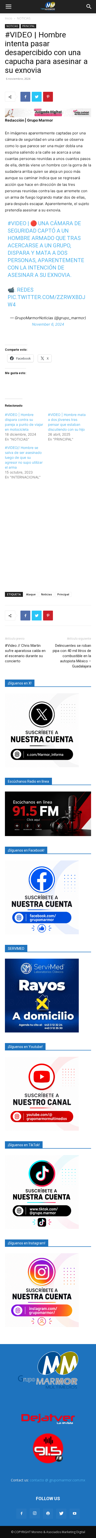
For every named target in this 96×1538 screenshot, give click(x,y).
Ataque (31, 594)
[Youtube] (75, 1514)
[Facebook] (25, 97)
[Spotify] (48, 1514)
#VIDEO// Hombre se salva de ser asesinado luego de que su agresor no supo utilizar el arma (24, 457)
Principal (63, 594)
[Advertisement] (48, 535)
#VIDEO (17, 223)
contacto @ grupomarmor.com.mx (57, 1480)
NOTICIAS (23, 18)
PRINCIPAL (28, 26)
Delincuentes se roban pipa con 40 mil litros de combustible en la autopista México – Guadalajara (72, 655)
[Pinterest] (48, 97)
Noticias (46, 594)
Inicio (8, 18)
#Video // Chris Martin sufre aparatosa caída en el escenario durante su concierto (25, 653)
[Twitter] (37, 97)
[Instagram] (35, 1513)
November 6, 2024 (48, 324)
